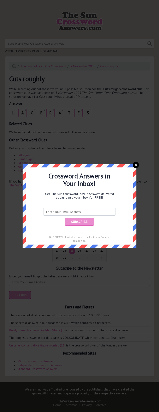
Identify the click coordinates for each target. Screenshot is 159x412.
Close (136, 165)
